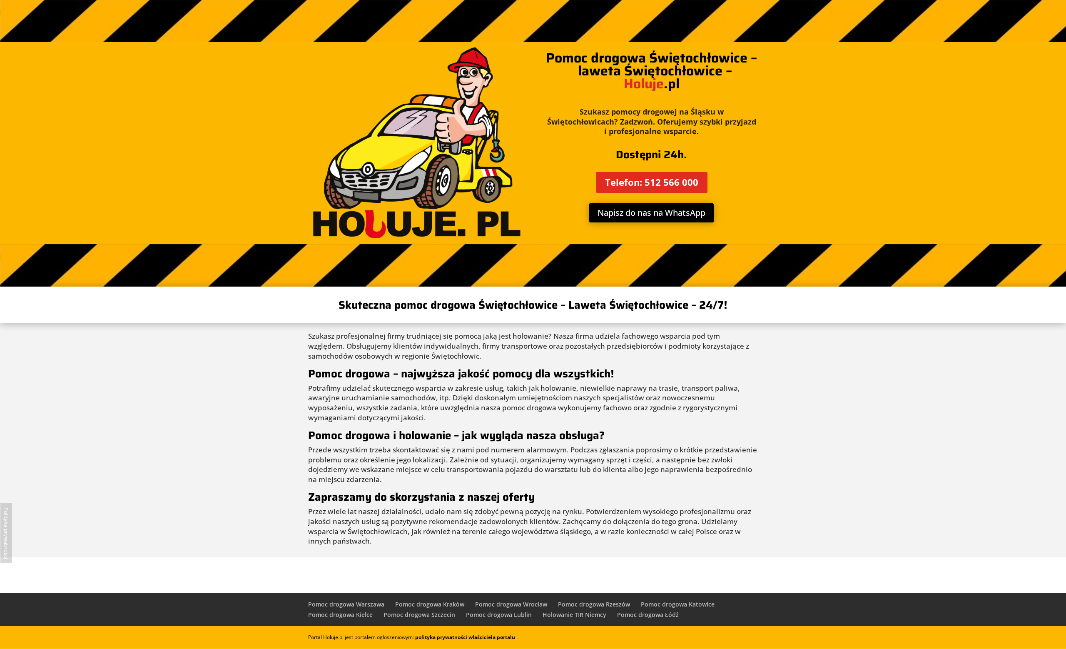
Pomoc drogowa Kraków (429, 604)
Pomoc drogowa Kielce (340, 615)
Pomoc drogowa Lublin (499, 615)
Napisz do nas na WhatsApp (651, 212)
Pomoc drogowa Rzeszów (594, 604)
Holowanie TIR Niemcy (574, 615)
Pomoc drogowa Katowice (678, 604)
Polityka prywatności (6, 533)
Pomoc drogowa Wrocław (511, 604)
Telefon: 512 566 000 (651, 182)
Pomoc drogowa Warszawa (346, 604)
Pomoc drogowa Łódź (648, 615)
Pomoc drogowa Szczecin (419, 615)
